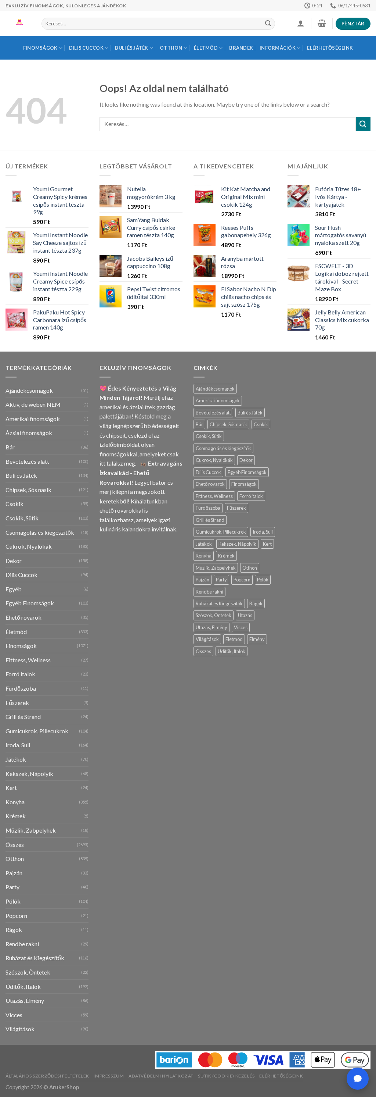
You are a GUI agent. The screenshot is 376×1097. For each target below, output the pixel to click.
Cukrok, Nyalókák (29, 546)
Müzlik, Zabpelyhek (31, 830)
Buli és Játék (131, 48)
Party (12, 886)
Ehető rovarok (23, 617)
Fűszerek (17, 702)
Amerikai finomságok (33, 418)
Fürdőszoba (21, 688)
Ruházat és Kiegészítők (35, 957)
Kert (11, 787)
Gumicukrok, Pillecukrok (37, 730)
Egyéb (14, 588)
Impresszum (109, 1076)
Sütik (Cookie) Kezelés (226, 1076)
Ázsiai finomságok (29, 432)
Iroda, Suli (18, 744)
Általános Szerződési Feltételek (47, 1076)
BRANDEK (241, 48)
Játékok (16, 759)
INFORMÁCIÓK (278, 48)
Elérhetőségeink (330, 48)
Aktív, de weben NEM (33, 404)
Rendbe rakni (22, 943)
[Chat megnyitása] (358, 1079)
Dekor (14, 560)
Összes (15, 844)
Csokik (15, 503)
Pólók (13, 901)
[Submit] (268, 24)
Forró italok (20, 673)
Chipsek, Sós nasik (28, 489)
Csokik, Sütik (22, 517)
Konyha (15, 801)
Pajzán (14, 872)
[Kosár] (321, 23)
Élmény (257, 639)
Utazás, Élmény (25, 1000)
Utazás (245, 615)
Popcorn (16, 915)
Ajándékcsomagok (29, 390)
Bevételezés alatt (27, 461)
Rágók (14, 929)
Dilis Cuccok (86, 48)
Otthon (171, 48)
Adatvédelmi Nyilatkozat (161, 1076)
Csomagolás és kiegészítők (40, 532)
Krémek (16, 815)
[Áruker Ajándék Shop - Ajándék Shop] (18, 23)
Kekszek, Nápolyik (29, 773)
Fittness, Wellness (28, 659)
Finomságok (40, 48)
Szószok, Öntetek (28, 972)
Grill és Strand (23, 716)
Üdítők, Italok (23, 986)
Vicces (14, 1014)
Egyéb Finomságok (30, 602)
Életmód (206, 48)
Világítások (20, 1028)
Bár (10, 447)
